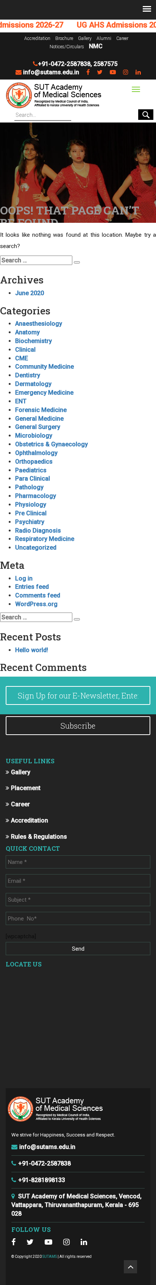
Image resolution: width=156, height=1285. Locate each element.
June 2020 (29, 293)
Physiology (30, 504)
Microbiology (33, 435)
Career (122, 38)
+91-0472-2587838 (64, 63)
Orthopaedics (34, 461)
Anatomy (27, 332)
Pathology (29, 487)
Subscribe (78, 726)
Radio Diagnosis (38, 530)
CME (21, 358)
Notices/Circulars (67, 46)
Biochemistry (33, 341)
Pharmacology (35, 495)
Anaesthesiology (38, 323)
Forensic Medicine (41, 410)
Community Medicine (44, 366)
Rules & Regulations (39, 836)
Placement (26, 788)
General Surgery (37, 426)
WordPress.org (36, 604)
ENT (21, 401)
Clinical (25, 349)
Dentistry (27, 375)
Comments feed (37, 595)
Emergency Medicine (44, 392)
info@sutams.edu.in (51, 72)
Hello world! (31, 650)
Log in (24, 578)
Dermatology (33, 383)
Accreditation (37, 38)
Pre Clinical (31, 513)
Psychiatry (29, 521)
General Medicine (39, 418)
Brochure (64, 38)
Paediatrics (31, 470)
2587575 (105, 63)
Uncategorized (35, 547)
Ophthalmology (36, 452)
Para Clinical (32, 478)
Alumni (104, 38)
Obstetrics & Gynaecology (51, 444)
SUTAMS (49, 1256)
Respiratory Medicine (44, 538)
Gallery (85, 38)
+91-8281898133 (41, 1180)
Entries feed (32, 586)
